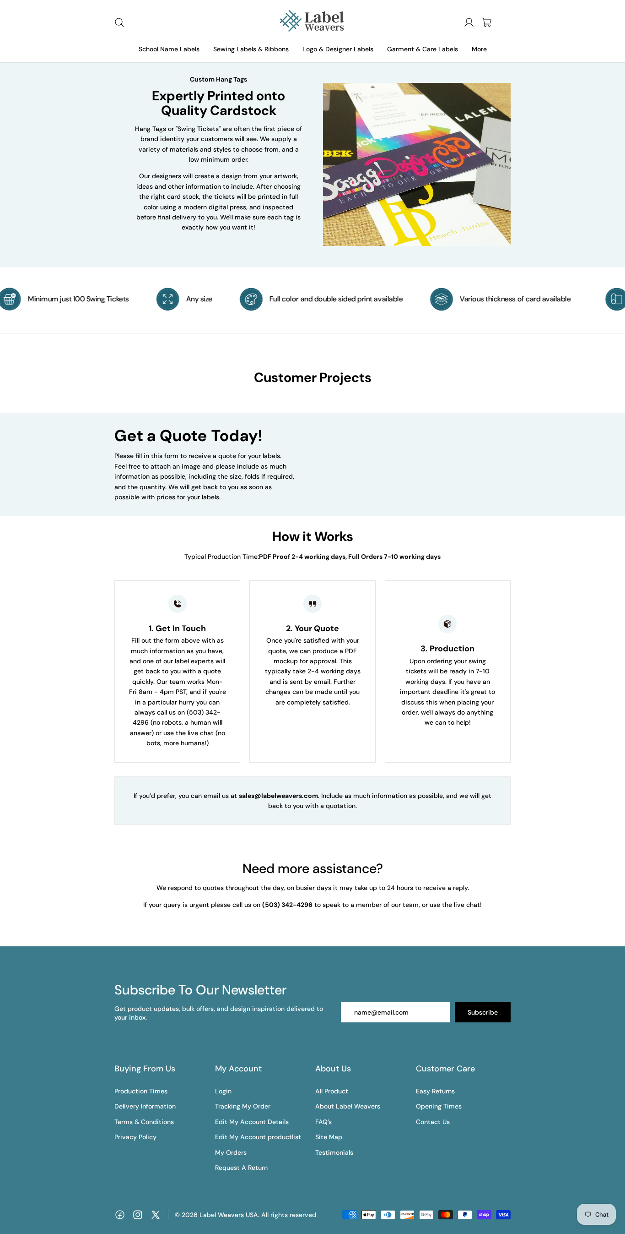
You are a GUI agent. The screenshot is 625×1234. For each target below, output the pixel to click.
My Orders (231, 1152)
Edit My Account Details (252, 1122)
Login (223, 1091)
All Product (331, 1091)
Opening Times (439, 1106)
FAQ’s (323, 1122)
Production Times (140, 1091)
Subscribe (483, 1012)
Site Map (328, 1137)
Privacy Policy (135, 1137)
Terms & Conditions (144, 1122)
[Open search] (119, 22)
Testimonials (334, 1152)
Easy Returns (435, 1091)
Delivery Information (145, 1106)
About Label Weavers (347, 1106)
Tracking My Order (242, 1106)
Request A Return (241, 1167)
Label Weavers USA (228, 1215)
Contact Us (433, 1122)
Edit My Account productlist (258, 1137)
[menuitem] (479, 49)
